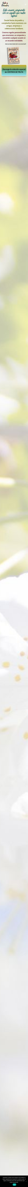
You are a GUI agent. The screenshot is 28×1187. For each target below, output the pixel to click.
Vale (14, 1184)
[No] (26, 1181)
